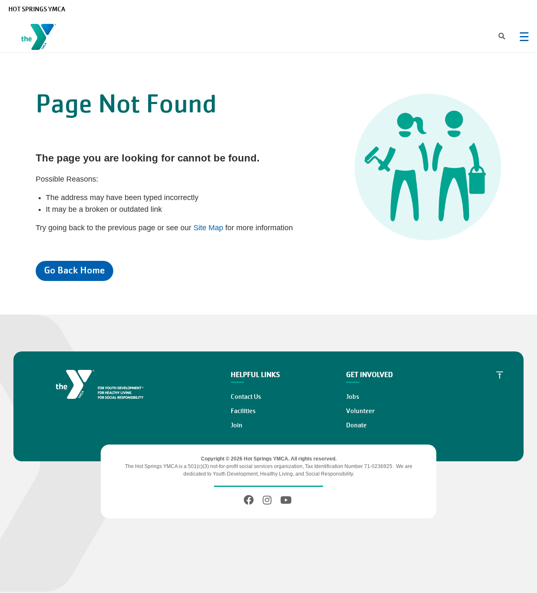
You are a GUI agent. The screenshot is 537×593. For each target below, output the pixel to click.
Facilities (243, 411)
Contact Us (246, 397)
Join (236, 425)
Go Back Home (74, 270)
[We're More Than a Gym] (40, 38)
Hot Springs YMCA (36, 9)
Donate (356, 425)
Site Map (208, 228)
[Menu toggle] (524, 36)
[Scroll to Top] (500, 375)
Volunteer (360, 411)
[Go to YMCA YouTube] (286, 500)
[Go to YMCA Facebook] (250, 500)
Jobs (352, 397)
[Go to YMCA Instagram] (267, 500)
